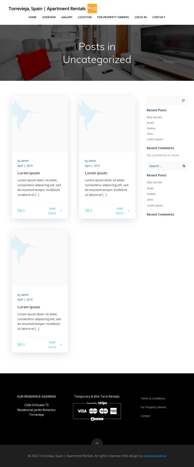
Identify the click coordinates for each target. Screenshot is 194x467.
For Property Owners (113, 17)
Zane (150, 133)
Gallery (66, 17)
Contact (158, 17)
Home (33, 17)
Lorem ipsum (155, 139)
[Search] (183, 100)
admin (25, 161)
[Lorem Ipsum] (40, 258)
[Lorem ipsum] (40, 124)
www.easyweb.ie (154, 456)
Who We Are (154, 117)
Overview (49, 17)
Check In (141, 17)
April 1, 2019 (25, 165)
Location (85, 17)
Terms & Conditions (153, 398)
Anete (150, 123)
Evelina (151, 128)
